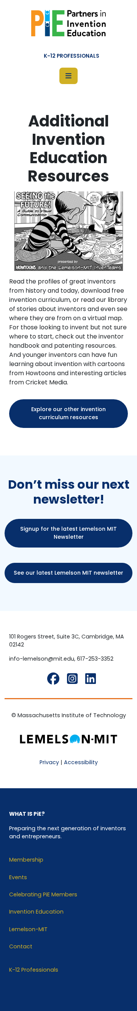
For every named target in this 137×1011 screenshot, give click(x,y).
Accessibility (81, 762)
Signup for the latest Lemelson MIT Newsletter (68, 533)
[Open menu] (68, 76)
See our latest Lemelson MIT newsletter (68, 573)
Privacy (49, 762)
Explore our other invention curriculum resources (68, 413)
